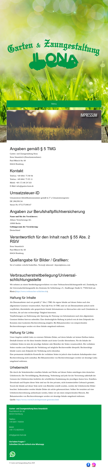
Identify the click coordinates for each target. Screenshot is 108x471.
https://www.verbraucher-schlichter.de (31, 291)
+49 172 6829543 (16, 430)
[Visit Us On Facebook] (88, 465)
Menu (54, 104)
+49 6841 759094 (16, 422)
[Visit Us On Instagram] (93, 465)
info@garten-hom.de (17, 435)
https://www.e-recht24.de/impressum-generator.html (37, 400)
